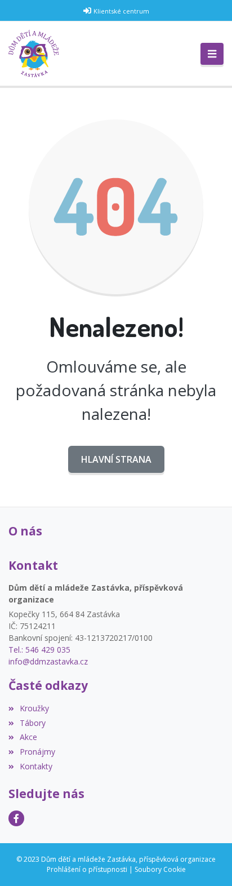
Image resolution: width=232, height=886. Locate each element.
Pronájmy (37, 751)
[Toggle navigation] (212, 54)
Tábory (33, 722)
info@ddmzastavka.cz (48, 661)
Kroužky (34, 708)
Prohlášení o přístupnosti (87, 869)
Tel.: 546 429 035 (39, 649)
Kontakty (36, 766)
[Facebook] (16, 818)
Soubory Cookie (160, 869)
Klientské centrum (121, 11)
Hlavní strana (116, 459)
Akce (28, 737)
